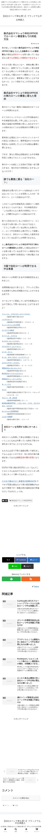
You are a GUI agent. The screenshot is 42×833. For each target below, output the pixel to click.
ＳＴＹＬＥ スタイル (9, 336)
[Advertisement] (21, 529)
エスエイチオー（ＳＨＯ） (11, 363)
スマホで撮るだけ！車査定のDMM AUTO (19, 481)
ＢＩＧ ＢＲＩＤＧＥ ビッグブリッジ (15, 357)
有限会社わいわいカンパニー (12, 368)
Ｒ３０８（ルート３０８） (11, 341)
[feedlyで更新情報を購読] (11, 579)
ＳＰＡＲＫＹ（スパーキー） (12, 346)
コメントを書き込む (21, 798)
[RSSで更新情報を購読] (30, 579)
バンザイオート (7, 319)
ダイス (4, 390)
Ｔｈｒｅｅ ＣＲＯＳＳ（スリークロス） (16, 314)
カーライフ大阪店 (8, 330)
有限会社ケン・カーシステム (12, 379)
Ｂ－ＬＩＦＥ (6, 384)
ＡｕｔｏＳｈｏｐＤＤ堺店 (11, 325)
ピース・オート (7, 352)
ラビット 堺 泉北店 (9, 398)
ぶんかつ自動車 (7, 417)
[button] (27, 566)
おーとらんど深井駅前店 (10, 411)
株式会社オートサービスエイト (12, 373)
